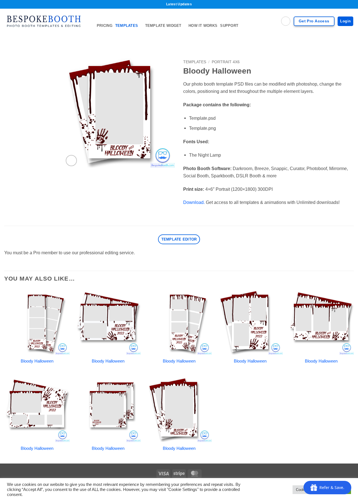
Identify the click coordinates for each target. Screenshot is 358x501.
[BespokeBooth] (46, 21)
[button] (71, 160)
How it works (203, 25)
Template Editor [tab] (179, 239)
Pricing (104, 25)
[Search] (285, 21)
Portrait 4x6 (226, 62)
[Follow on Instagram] (342, 37)
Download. (194, 202)
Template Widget (163, 25)
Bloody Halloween (37, 361)
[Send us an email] (350, 37)
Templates (126, 25)
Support (229, 25)
